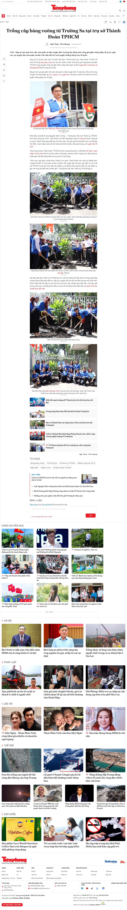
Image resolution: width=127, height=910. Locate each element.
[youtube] (124, 1)
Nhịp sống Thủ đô (37, 878)
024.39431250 (8, 890)
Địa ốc (29, 16)
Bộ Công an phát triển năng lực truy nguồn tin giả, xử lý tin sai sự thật (62, 652)
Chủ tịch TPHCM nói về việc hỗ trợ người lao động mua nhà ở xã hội (54, 478)
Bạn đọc (108, 875)
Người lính (73, 16)
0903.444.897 (61, 886)
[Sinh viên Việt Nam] (111, 862)
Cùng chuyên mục (13, 525)
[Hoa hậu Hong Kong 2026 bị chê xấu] (105, 719)
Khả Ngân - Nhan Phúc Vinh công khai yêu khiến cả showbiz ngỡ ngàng (19, 736)
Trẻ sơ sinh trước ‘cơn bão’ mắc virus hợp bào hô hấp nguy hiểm (61, 845)
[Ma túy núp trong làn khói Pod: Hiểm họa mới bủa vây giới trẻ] (105, 829)
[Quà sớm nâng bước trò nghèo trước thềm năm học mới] (87, 592)
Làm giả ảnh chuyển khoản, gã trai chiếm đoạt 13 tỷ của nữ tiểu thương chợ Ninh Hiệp (63, 694)
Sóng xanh (22, 16)
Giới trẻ (50, 16)
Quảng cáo (103, 1)
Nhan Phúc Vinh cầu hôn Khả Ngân (63, 732)
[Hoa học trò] (122, 862)
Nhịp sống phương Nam (53, 878)
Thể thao (65, 16)
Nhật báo (20, 868)
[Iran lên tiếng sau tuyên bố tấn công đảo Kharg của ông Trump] (21, 760)
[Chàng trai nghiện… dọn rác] (87, 538)
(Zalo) (42, 886)
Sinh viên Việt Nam (68, 1)
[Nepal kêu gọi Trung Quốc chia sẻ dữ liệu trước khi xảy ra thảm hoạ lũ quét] (111, 793)
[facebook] (120, 1)
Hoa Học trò (82, 1)
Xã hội (9, 16)
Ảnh (32, 868)
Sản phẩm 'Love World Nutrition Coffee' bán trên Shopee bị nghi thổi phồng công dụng (20, 846)
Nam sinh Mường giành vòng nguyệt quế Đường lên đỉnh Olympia (52, 550)
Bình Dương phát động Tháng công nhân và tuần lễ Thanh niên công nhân (64, 491)
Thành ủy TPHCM (54, 129)
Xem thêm (123, 16)
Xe (78, 16)
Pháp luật (57, 16)
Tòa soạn (93, 1)
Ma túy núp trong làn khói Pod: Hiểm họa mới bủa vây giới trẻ (103, 845)
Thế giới (43, 16)
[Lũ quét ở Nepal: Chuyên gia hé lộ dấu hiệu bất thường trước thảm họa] (63, 760)
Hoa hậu (111, 16)
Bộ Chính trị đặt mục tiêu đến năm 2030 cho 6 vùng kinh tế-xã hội (21, 651)
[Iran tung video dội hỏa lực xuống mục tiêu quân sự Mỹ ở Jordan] (16, 793)
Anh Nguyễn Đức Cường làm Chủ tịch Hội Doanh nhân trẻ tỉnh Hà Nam (63, 486)
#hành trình (46, 467)
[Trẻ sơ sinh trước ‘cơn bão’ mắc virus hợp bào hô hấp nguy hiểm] (63, 829)
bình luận (119, 22)
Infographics (81, 868)
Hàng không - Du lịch (8, 878)
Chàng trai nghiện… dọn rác (85, 549)
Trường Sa (82, 138)
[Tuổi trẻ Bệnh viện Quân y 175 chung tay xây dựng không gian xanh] (87, 564)
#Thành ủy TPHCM (67, 463)
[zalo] (98, 888)
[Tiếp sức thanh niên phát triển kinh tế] (17, 564)
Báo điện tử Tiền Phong (63, 8)
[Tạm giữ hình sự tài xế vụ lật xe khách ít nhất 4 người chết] (21, 677)
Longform (65, 868)
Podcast (49, 868)
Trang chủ (3, 16)
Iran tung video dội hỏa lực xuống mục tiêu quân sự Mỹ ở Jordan (16, 805)
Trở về (4, 81)
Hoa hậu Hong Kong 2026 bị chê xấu (105, 734)
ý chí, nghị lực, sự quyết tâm (58, 75)
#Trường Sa (52, 463)
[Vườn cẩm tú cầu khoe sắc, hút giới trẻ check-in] (52, 592)
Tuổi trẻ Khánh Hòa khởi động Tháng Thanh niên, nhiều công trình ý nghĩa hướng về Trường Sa (70, 435)
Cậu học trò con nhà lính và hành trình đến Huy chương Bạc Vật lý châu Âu (52, 578)
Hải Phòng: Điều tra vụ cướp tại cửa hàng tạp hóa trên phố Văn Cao (105, 693)
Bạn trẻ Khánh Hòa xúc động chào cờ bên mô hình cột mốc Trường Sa (69, 423)
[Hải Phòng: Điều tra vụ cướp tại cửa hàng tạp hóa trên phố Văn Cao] (105, 677)
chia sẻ (106, 22)
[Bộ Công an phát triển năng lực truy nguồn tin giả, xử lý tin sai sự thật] (63, 636)
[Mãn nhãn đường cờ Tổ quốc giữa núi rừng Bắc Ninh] (17, 592)
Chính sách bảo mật (119, 883)
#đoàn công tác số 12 (86, 463)
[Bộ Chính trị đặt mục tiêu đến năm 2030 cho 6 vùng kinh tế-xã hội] (21, 636)
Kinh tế (15, 16)
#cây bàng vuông (37, 463)
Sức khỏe (36, 16)
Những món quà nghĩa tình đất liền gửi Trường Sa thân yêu (58, 496)
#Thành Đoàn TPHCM (62, 467)
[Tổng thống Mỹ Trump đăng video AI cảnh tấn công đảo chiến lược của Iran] (105, 760)
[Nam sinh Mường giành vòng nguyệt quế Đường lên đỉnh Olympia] (52, 538)
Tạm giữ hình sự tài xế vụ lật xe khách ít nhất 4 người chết (18, 693)
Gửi (90, 515)
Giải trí (90, 16)
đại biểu (60, 273)
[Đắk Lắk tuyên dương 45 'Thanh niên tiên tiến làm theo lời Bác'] (37, 402)
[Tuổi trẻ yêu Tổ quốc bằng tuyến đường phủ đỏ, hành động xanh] (17, 538)
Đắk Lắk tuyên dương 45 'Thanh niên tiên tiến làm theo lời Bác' (69, 401)
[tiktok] (93, 888)
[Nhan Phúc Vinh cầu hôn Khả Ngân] (63, 719)
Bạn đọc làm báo (13, 905)
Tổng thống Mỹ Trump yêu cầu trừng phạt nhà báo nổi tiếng (78, 805)
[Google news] (104, 888)
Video (118, 16)
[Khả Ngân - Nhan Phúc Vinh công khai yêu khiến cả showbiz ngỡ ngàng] (21, 719)
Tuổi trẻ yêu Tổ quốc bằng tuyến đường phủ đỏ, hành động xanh (15, 550)
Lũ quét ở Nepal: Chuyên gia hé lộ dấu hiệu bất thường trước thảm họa (62, 777)
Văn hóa (83, 16)
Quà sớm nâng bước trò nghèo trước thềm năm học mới (87, 605)
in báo (115, 22)
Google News (124, 22)
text (110, 22)
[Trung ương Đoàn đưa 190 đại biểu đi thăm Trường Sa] (37, 413)
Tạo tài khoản (47, 504)
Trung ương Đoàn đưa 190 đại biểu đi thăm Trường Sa (67, 411)
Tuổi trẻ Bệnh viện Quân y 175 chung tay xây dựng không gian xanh (87, 577)
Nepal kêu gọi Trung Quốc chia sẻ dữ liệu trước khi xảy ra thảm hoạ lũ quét (111, 806)
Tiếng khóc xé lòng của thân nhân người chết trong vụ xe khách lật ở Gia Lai (104, 652)
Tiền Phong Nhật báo (52, 1)
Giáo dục (97, 16)
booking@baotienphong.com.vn (40, 888)
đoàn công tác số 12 (52, 391)
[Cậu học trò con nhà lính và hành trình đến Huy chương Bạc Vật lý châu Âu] (52, 564)
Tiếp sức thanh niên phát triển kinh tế (16, 577)
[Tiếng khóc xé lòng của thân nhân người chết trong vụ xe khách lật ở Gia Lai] (105, 636)
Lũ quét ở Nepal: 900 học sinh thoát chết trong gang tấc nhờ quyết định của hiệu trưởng (46, 806)
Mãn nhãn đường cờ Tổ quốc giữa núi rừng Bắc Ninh (17, 605)
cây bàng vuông (46, 62)
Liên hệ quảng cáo (35, 883)
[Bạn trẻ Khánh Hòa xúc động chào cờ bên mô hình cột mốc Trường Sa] (37, 424)
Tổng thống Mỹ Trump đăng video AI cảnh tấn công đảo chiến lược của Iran (104, 777)
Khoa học (104, 16)
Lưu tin (4, 70)
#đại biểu (34, 467)
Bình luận (4, 76)
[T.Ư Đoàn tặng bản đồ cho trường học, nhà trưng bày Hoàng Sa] (37, 447)
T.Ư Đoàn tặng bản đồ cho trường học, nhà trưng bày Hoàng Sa (68, 446)
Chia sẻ (4, 64)
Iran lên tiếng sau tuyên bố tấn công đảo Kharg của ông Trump (19, 776)
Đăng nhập (34, 504)
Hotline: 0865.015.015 (34, 1)
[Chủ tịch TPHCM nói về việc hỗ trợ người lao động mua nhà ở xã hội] (89, 479)
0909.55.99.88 (35, 886)
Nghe (4, 59)
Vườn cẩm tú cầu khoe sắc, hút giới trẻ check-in (52, 605)
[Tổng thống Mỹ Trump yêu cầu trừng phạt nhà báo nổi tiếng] (79, 793)
